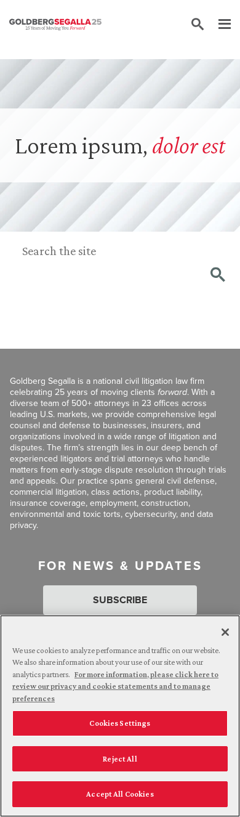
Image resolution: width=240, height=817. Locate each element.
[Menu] (218, 24)
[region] (120, 716)
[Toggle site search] (197, 24)
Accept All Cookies (119, 794)
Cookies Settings (119, 723)
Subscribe (120, 600)
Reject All (120, 758)
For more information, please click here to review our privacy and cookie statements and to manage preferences (115, 686)
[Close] (225, 632)
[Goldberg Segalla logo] (55, 25)
